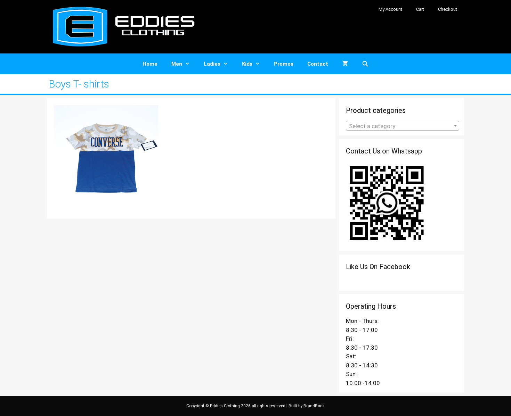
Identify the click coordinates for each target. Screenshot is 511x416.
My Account (390, 9)
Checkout (447, 9)
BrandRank (314, 405)
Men (176, 64)
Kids (247, 64)
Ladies (212, 64)
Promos (283, 64)
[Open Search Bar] (365, 63)
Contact (317, 64)
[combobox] (402, 126)
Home (150, 64)
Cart (420, 9)
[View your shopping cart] (345, 63)
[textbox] (402, 126)
